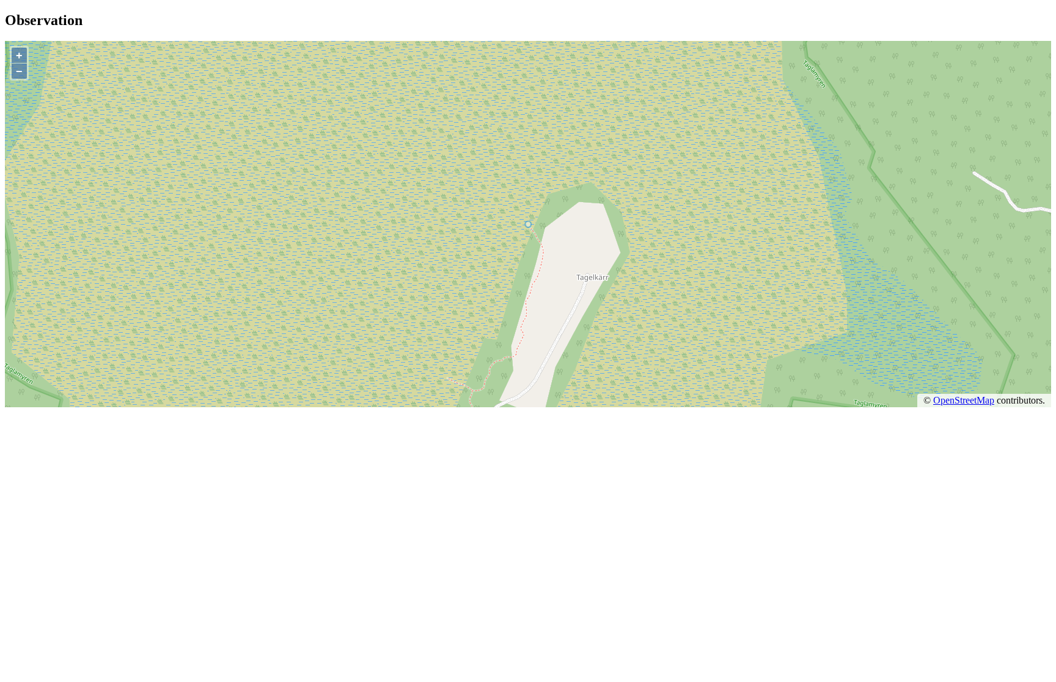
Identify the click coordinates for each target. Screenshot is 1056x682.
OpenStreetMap (963, 400)
